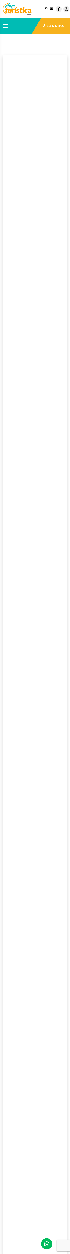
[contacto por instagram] (66, 9)
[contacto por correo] (52, 9)
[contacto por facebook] (59, 9)
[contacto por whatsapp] (46, 9)
